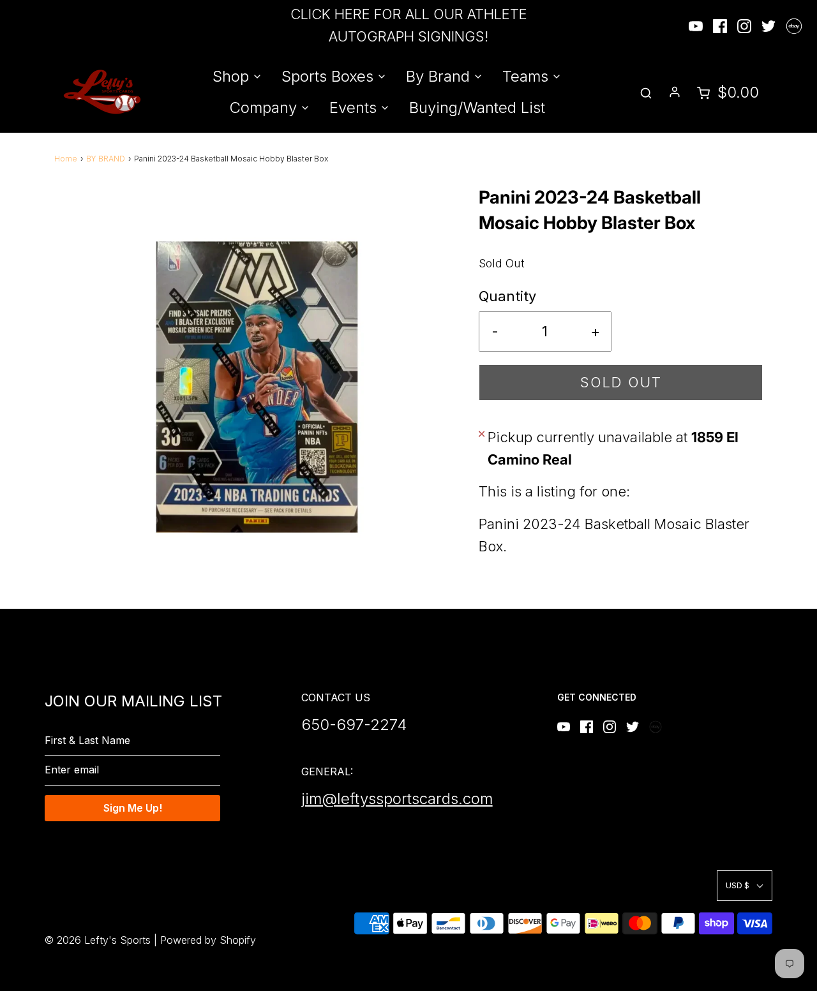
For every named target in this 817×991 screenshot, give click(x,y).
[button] (744, 885)
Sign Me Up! (132, 807)
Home (65, 158)
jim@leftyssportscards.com (397, 798)
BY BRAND (105, 158)
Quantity (507, 296)
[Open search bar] (645, 92)
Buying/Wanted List (477, 107)
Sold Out (621, 382)
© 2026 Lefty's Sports (98, 940)
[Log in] (674, 92)
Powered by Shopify (208, 940)
